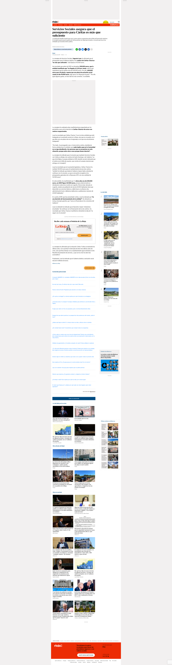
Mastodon (100, 662)
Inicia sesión (112, 22)
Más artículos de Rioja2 (59, 446)
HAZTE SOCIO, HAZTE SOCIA (86, 655)
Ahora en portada (57, 492)
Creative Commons (90, 660)
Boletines (88, 662)
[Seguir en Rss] (108, 656)
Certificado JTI (94, 662)
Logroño (55, 24)
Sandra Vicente (56, 577)
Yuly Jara (59, 442)
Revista (84, 662)
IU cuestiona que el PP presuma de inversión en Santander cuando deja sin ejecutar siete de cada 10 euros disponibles (104, 458)
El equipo (64, 660)
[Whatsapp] (77, 49)
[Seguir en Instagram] (106, 656)
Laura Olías (55, 442)
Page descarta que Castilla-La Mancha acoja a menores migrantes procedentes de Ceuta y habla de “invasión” (104, 435)
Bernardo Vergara (78, 420)
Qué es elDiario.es (58, 660)
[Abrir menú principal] (119, 21)
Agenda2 (71, 24)
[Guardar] (91, 49)
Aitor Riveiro (86, 513)
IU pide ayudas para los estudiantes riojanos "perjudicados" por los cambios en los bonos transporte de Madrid (109, 243)
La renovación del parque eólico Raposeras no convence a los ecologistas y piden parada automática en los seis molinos (61, 464)
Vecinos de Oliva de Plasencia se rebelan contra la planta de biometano (104, 450)
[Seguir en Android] (103, 646)
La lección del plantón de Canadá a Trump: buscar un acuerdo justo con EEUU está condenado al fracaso (85, 593)
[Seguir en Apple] (104, 646)
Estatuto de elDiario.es (81, 660)
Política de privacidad (104, 660)
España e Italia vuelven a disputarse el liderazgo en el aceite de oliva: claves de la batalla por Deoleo (84, 614)
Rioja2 (53, 53)
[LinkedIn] (88, 49)
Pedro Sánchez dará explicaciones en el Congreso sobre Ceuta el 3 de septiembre (63, 530)
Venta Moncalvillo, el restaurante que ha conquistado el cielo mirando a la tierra (104, 142)
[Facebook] (79, 49)
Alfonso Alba (86, 617)
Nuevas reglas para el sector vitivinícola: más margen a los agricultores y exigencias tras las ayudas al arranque (83, 485)
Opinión (65, 24)
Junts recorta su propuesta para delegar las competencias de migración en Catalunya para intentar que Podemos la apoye (61, 573)
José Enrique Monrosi (79, 513)
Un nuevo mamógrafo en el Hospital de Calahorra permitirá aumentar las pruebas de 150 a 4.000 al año (104, 442)
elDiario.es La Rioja (56, 263)
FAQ (110, 660)
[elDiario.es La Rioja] (63, 645)
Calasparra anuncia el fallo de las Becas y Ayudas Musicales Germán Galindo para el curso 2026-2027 (104, 427)
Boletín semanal (77, 24)
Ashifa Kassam (56, 598)
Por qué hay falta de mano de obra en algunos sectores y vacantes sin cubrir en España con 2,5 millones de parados (62, 439)
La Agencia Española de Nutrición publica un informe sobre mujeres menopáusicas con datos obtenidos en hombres (84, 439)
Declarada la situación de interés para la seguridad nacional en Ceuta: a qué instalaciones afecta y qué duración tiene (85, 531)
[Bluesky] (82, 49)
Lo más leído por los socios (59, 403)
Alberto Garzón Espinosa (58, 421)
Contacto (79, 662)
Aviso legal (97, 660)
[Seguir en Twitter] (103, 656)
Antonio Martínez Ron (79, 442)
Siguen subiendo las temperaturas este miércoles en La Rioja (110, 298)
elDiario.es (77, 534)
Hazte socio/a (105, 22)
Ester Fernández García (108, 209)
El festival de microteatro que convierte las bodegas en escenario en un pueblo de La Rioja (62, 484)
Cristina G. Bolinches (79, 617)
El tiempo (60, 24)
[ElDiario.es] (114, 24)
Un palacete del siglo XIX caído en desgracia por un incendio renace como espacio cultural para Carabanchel (104, 465)
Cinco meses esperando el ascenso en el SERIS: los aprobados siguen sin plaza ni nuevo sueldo (84, 463)
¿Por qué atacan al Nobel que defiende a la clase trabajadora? (61, 419)
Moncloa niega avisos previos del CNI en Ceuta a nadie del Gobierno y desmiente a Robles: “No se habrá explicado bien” (85, 510)
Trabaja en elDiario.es (71, 660)
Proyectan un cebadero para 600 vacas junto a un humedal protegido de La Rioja (111, 206)
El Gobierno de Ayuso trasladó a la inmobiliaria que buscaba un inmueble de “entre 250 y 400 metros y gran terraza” (84, 552)
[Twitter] (85, 49)
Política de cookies (73, 662)
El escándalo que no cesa (81, 418)
